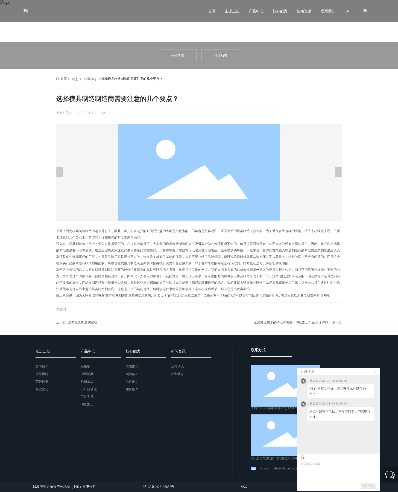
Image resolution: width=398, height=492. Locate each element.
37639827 (282, 458)
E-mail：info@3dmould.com (279, 468)
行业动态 (220, 55)
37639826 (267, 458)
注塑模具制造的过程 (82, 322)
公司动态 (177, 55)
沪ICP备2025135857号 (158, 487)
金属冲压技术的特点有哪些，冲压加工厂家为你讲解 (291, 322)
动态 (75, 79)
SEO (244, 487)
